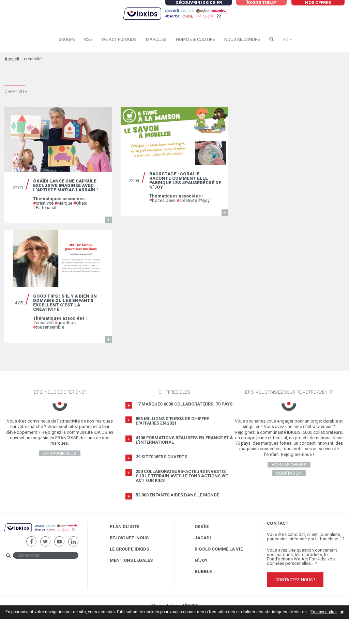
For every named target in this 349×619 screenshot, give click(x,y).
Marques (156, 39)
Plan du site (124, 526)
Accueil (11, 58)
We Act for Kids (119, 39)
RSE (88, 39)
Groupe (66, 39)
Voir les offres (289, 464)
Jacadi (203, 537)
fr (285, 39)
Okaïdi (202, 526)
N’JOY (201, 560)
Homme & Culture (195, 39)
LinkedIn (73, 538)
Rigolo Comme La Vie (219, 549)
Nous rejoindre (242, 39)
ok (84, 554)
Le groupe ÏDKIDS (129, 549)
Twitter (45, 538)
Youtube (59, 538)
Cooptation (289, 473)
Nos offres (318, 2)
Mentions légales (131, 560)
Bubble (203, 571)
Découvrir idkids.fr (199, 2)
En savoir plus (323, 611)
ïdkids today (261, 2)
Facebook (31, 538)
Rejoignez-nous (129, 537)
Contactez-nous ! (295, 579)
